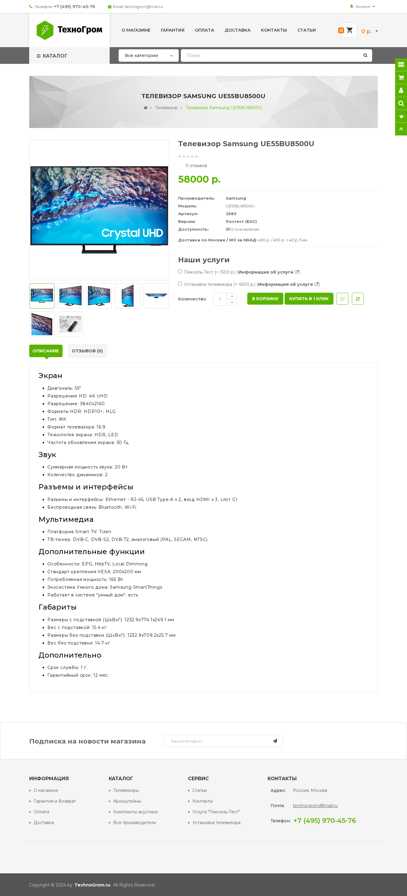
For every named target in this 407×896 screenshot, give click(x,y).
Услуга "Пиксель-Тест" (216, 812)
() (268, 272)
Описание (45, 351)
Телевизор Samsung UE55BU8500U (224, 107)
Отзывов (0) (87, 351)
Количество (192, 299)
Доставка (44, 822)
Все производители (134, 822)
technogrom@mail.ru (144, 6)
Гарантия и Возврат (55, 801)
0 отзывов (196, 165)
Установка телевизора (216, 822)
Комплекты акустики (135, 812)
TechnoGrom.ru (92, 885)
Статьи (199, 790)
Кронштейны (127, 801)
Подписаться (275, 741)
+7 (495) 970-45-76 (74, 6)
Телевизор (166, 107)
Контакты (202, 801)
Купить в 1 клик (309, 298)
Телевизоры (126, 790)
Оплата (41, 812)
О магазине (46, 790)
